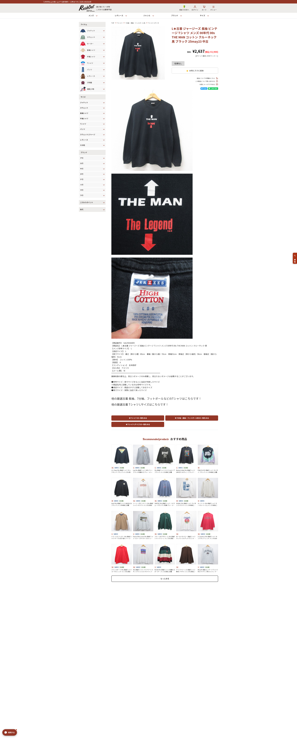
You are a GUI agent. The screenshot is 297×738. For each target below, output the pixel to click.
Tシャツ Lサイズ (153, 23)
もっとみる (164, 579)
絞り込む (295, 260)
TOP (112, 23)
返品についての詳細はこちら (206, 78)
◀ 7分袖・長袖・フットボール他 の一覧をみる (192, 418)
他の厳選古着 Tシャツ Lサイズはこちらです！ (139, 404)
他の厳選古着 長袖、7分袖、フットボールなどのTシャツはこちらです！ (156, 398)
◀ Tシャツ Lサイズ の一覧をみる (138, 424)
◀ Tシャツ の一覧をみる (138, 418)
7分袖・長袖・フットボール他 (135, 23)
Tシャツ (120, 23)
